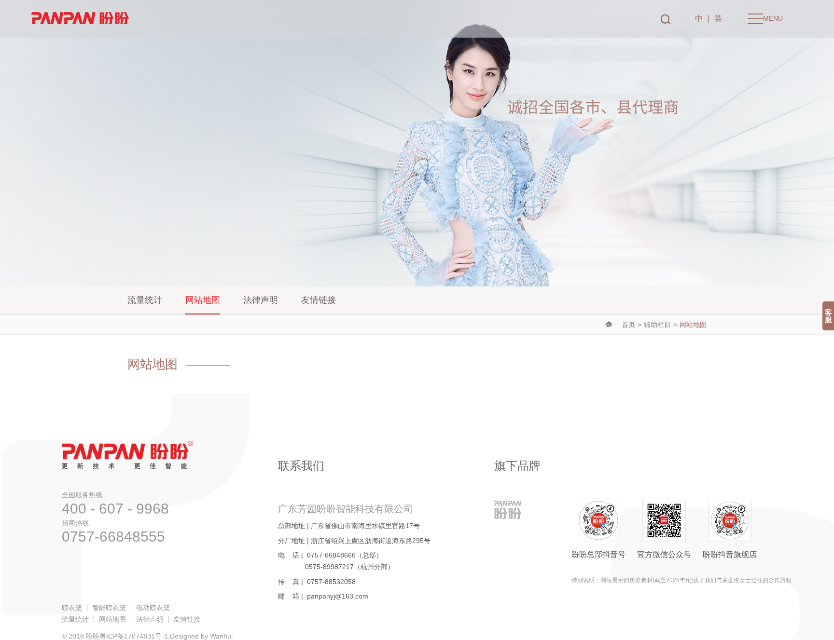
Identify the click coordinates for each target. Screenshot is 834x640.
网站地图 (202, 300)
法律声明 (260, 300)
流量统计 (144, 300)
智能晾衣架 (109, 607)
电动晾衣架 (153, 607)
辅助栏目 (657, 324)
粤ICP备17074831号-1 (133, 636)
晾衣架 (72, 607)
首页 (628, 324)
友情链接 (318, 300)
